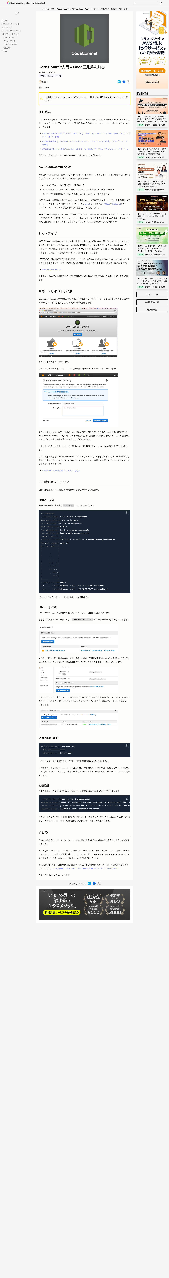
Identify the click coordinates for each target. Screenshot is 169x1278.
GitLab (107, 203)
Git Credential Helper (51, 269)
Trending (45, 9)
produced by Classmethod (34, 3)
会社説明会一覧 (152, 302)
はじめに (4, 20)
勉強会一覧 (152, 309)
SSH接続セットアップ (10, 34)
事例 (120, 9)
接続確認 (6, 48)
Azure (87, 9)
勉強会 (113, 9)
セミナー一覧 (152, 294)
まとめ (4, 51)
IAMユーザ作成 (9, 41)
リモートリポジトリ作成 (11, 30)
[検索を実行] (135, 3)
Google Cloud (77, 9)
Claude (59, 9)
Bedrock (67, 9)
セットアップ (6, 27)
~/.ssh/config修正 (10, 44)
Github (87, 203)
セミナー (95, 9)
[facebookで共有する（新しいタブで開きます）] (123, 81)
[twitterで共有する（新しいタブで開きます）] (128, 81)
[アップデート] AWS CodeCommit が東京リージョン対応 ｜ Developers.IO (85, 868)
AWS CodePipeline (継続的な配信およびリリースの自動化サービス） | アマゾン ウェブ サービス (85, 149)
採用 (125, 9)
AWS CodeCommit (47, 76)
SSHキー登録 (8, 37)
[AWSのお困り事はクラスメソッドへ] (84, 904)
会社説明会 (105, 9)
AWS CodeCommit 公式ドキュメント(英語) (61, 470)
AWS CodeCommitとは (10, 23)
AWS (52, 9)
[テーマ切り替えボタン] (161, 2)
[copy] (126, 512)
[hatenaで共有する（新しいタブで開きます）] (119, 81)
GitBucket (116, 203)
